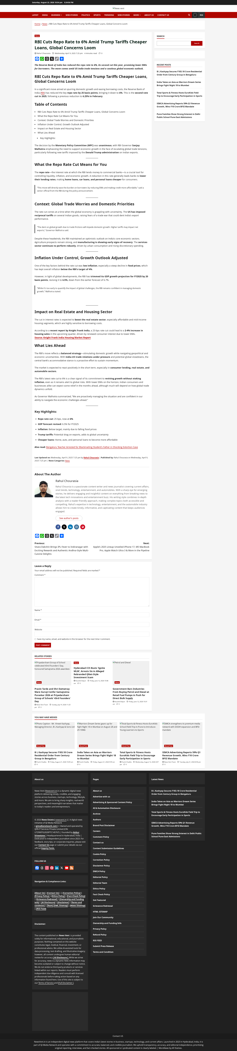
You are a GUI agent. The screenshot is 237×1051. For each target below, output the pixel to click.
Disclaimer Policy (101, 865)
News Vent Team (42, 705)
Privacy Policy (99, 929)
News (44, 23)
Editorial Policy (100, 877)
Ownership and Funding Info (107, 923)
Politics (85, 15)
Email (38, 619)
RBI (42, 92)
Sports (97, 15)
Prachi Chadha (41, 762)
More (136, 15)
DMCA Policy (99, 871)
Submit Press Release (103, 946)
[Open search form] (189, 15)
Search (160, 36)
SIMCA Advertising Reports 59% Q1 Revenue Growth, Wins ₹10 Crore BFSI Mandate (181, 755)
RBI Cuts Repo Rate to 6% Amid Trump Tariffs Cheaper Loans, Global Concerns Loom (81, 111)
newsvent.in (60, 819)
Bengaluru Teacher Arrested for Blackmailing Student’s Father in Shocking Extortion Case (92, 447)
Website (38, 629)
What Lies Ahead (46, 132)
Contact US (118, 1036)
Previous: (62, 548)
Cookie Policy (99, 854)
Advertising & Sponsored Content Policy (112, 802)
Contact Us (43, 845)
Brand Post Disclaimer (104, 825)
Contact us (163, 15)
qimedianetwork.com (46, 826)
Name (38, 610)
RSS (201, 15)
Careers (96, 831)
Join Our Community (103, 917)
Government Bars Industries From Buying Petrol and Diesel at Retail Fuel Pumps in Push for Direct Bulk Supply (131, 693)
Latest (35, 15)
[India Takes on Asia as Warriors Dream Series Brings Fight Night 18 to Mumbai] (97, 735)
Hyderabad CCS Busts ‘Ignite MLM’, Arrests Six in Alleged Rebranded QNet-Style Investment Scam (89, 672)
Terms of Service (46, 982)
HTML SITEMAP (100, 911)
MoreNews (164, 1048)
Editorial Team (100, 883)
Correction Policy (101, 859)
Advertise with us (101, 796)
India (45, 15)
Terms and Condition (103, 952)
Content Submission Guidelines (108, 848)
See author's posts (69, 518)
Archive (96, 813)
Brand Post (41, 746)
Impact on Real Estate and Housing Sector (59, 128)
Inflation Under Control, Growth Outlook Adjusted (63, 124)
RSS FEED (97, 940)
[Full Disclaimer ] (65, 982)
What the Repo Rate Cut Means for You (58, 115)
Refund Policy (99, 934)
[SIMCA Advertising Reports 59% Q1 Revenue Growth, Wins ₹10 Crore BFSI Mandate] (182, 735)
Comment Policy (101, 837)
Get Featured (99, 900)
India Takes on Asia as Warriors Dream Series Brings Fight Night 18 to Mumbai (96, 755)
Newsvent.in (51, 790)
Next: (121, 547)
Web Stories (72, 15)
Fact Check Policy (101, 894)
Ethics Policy (99, 888)
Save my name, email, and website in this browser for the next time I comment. (73, 639)
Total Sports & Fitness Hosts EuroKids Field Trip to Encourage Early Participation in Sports (137, 755)
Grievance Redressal (103, 906)
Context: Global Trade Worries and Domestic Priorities (66, 120)
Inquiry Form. (48, 848)
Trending (109, 15)
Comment (40, 575)
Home (37, 23)
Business (55, 15)
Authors (97, 819)
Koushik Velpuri (81, 681)
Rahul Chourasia (43, 53)
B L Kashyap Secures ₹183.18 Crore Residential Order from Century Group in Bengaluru (53, 755)
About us (149, 15)
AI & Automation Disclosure (106, 808)
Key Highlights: (48, 138)
